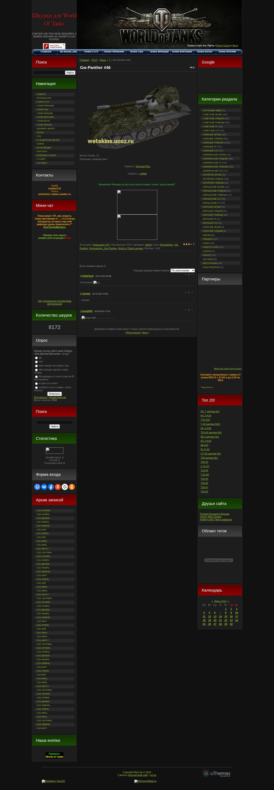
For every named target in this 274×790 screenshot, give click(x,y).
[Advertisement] (220, 80)
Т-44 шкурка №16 (210, 424)
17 (236, 616)
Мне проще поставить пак (54, 365)
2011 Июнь (42, 541)
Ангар (206, 243)
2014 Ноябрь (43, 698)
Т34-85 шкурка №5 (211, 432)
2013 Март (42, 621)
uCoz (153, 775)
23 (231, 620)
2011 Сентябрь (44, 553)
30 (231, 624)
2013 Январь (43, 614)
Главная (84, 60)
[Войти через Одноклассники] (72, 487)
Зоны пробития (211, 267)
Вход (235, 45)
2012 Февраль (43, 572)
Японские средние (213, 231)
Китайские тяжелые (213, 183)
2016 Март (42, 728)
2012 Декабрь (43, 610)
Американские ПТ (212, 163)
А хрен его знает (48, 383)
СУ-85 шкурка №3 (211, 453)
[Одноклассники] (225, 387)
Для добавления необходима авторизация (54, 302)
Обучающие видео (212, 111)
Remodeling (166, 244)
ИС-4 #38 (206, 428)
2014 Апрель (43, 671)
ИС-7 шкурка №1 (210, 411)
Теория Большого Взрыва (214, 514)
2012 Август (43, 595)
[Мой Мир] (229, 387)
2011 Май (41, 537)
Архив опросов (57, 397)
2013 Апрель (43, 625)
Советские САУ (211, 131)
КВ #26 (204, 445)
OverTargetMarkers (54, 227)
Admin (148, 244)
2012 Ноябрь (43, 606)
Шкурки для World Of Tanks (54, 19)
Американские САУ (212, 171)
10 (236, 612)
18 (204, 620)
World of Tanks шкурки (130, 248)
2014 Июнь (42, 679)
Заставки (208, 259)
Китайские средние (213, 179)
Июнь (103, 60)
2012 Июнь (42, 587)
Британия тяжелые (213, 215)
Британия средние (213, 211)
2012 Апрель (43, 579)
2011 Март (42, 530)
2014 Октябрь (43, 694)
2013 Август (43, 640)
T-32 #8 (205, 474)
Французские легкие (213, 187)
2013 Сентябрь (44, 644)
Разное (206, 255)
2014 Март (42, 667)
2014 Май (41, 675)
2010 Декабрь (43, 518)
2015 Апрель (43, 709)
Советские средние (213, 119)
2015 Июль (42, 717)
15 (225, 616)
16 (231, 616)
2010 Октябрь (43, 511)
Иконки (206, 235)
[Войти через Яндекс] (58, 487)
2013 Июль (42, 637)
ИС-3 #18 (206, 441)
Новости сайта (211, 247)
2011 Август (43, 549)
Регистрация (223, 45)
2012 (94, 60)
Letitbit (143, 173)
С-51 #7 (205, 466)
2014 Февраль (43, 663)
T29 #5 (204, 470)
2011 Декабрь (43, 564)
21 (220, 620)
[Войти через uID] (37, 487)
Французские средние (214, 191)
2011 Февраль (43, 526)
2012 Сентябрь (44, 598)
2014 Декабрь (43, 702)
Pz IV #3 (205, 449)
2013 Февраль (43, 618)
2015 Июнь (42, 713)
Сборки (207, 251)
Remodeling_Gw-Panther (103, 248)
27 (215, 624)
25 (204, 624)
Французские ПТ (211, 203)
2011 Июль (42, 545)
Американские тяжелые (215, 167)
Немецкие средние (213, 139)
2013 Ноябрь (43, 652)
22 (225, 620)
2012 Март (42, 576)
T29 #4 (204, 491)
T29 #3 (204, 479)
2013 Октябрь (43, 648)
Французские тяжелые (215, 195)
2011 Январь (43, 522)
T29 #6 (204, 483)
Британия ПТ (209, 219)
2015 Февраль (43, 705)
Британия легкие (212, 207)
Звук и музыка (210, 263)
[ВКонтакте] (216, 387)
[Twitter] (220, 387)
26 (209, 624)
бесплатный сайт (138, 775)
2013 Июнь (42, 633)
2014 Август (43, 686)
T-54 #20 (205, 420)
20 (215, 620)
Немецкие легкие (212, 135)
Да (40, 357)
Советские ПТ (210, 127)
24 (236, 620)
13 (215, 616)
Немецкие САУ (210, 151)
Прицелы (207, 239)
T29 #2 (204, 462)
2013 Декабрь (43, 656)
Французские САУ (212, 199)
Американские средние (215, 159)
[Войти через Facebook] (51, 487)
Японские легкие (212, 227)
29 (225, 624)
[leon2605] (81, 317)
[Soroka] (81, 300)
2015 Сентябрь (44, 721)
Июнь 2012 (220, 601)
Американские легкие (214, 155)
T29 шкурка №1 (209, 458)
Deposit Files (143, 166)
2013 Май (41, 629)
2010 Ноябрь (43, 514)
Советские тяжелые (213, 123)
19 (209, 620)
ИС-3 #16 (206, 415)
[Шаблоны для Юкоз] (216, 773)
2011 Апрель (43, 533)
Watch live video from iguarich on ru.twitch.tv (234, 368)
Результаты (40, 397)
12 (209, 616)
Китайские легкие (212, 175)
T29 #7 (204, 487)
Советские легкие (212, 115)
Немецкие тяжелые (213, 143)
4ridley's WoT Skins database (216, 519)
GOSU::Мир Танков (210, 516)
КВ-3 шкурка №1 (210, 436)
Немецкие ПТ (209, 147)
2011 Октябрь (43, 556)
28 (220, 624)
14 (220, 616)
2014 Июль (42, 682)
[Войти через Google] (65, 487)
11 (204, 616)
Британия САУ (210, 223)
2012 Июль (42, 591)
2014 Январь (43, 660)
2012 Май (41, 583)
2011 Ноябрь (43, 560)
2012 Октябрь (43, 602)
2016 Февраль (43, 724)
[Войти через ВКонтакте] (44, 487)
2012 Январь (43, 568)
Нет (41, 361)
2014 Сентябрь (44, 690)
